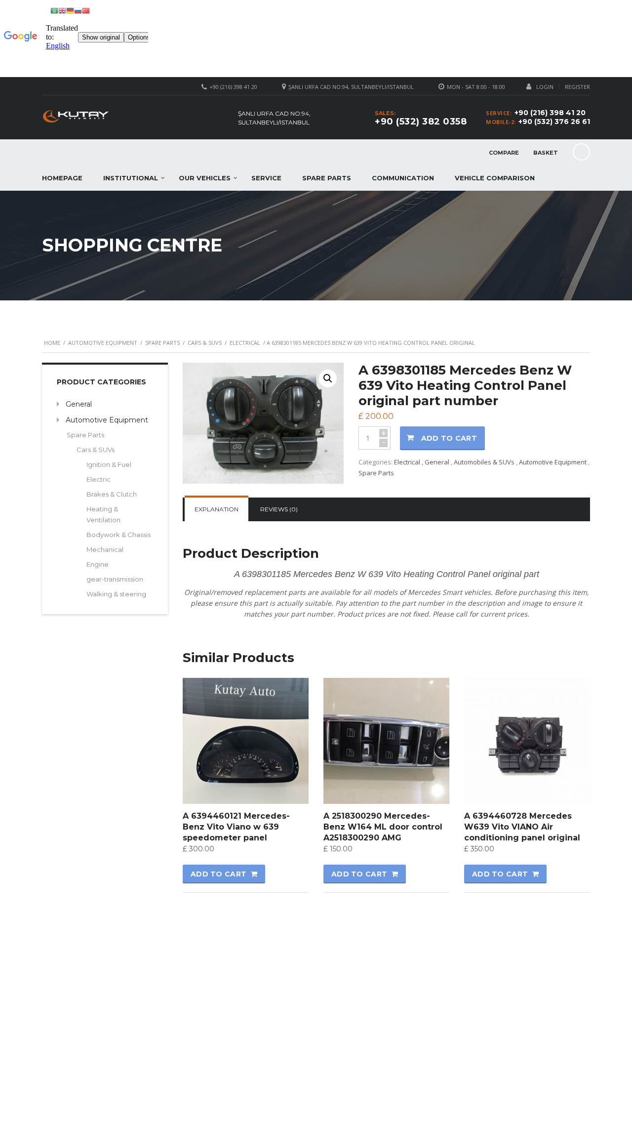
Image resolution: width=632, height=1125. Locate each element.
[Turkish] (86, 10)
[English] (62, 10)
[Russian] (78, 10)
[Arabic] (54, 10)
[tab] (216, 509)
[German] (70, 10)
